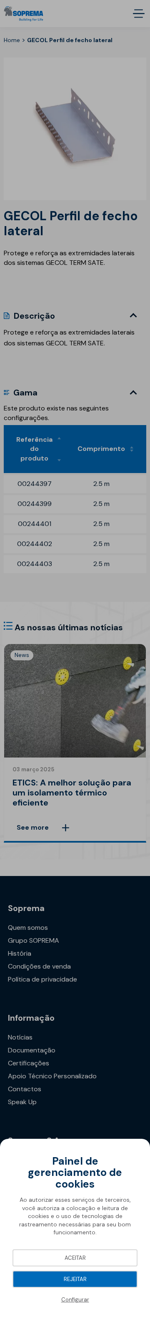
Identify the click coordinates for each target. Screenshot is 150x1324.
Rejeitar (75, 1279)
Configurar (75, 1299)
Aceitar (75, 1257)
